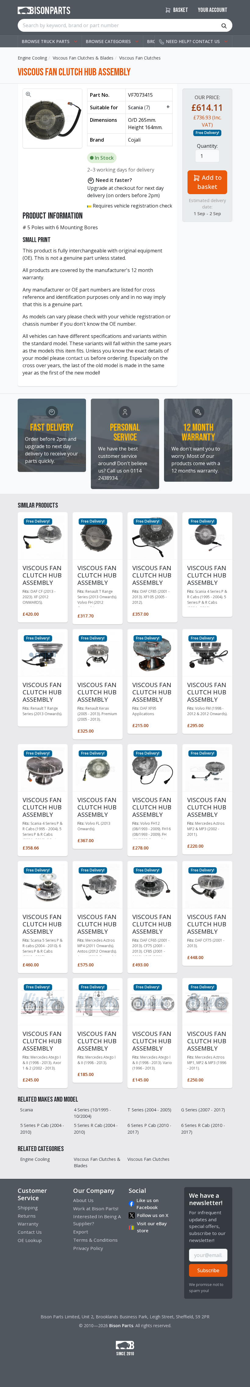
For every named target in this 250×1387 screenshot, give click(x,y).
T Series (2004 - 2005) (149, 1110)
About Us (83, 1200)
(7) (149, 107)
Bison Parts (121, 1325)
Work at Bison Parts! (95, 1208)
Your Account (212, 10)
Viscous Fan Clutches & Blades (83, 58)
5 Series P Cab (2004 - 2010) (42, 1128)
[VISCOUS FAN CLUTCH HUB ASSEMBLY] (43, 537)
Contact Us (30, 1232)
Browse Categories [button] (108, 41)
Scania (26, 1110)
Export (80, 1232)
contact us (77, 358)
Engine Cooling (32, 58)
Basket (180, 10)
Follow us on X (152, 1215)
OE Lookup (30, 1240)
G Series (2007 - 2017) (203, 1110)
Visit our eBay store (152, 1226)
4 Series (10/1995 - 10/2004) (92, 1113)
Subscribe (208, 1270)
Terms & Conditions (95, 1240)
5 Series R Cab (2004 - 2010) (96, 1128)
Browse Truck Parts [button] (46, 41)
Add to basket (209, 182)
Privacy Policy (88, 1248)
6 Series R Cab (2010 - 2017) (203, 1128)
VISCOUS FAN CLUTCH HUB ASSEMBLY (42, 575)
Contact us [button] (193, 41)
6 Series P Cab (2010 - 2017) (149, 1128)
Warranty (28, 1224)
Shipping (28, 1207)
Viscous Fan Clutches (140, 58)
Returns (27, 1216)
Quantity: (207, 146)
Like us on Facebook (148, 1203)
